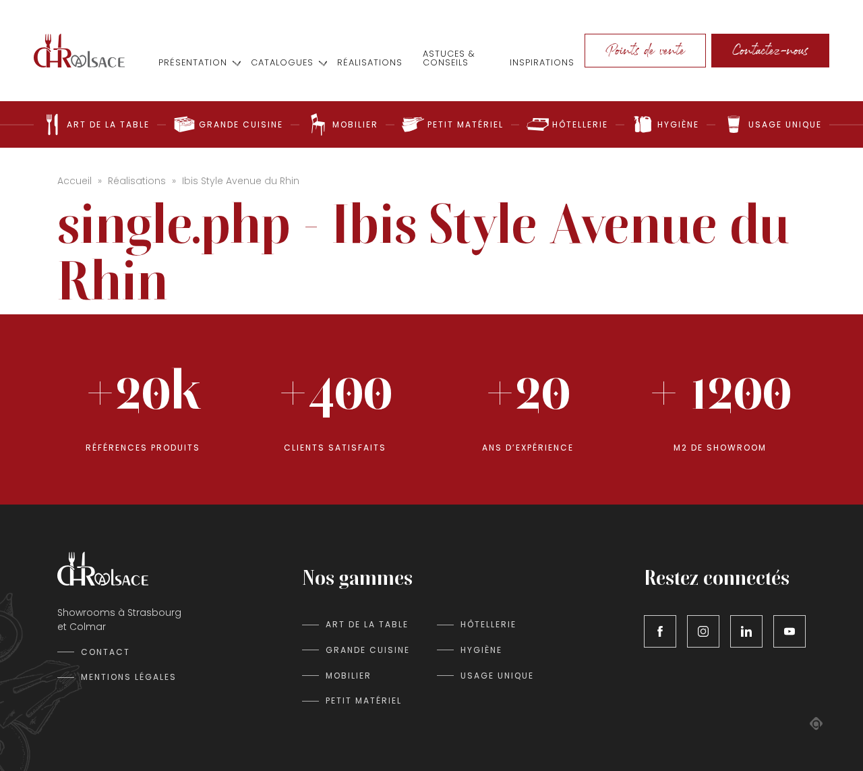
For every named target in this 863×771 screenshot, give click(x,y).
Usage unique (497, 675)
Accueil (74, 181)
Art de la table (367, 624)
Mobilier (348, 675)
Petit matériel (364, 700)
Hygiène (481, 650)
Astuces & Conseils (449, 58)
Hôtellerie (488, 624)
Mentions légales (129, 677)
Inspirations (542, 63)
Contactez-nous (770, 50)
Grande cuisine (368, 650)
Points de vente (645, 50)
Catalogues (282, 63)
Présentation (192, 63)
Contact (105, 652)
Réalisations (370, 63)
